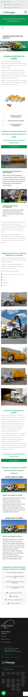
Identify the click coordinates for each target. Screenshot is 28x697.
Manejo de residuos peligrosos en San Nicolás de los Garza (9, 685)
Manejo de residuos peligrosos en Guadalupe (9, 680)
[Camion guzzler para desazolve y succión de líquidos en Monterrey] (14, 299)
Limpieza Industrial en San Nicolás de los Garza (23, 677)
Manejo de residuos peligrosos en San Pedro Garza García (19, 689)
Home (2, 27)
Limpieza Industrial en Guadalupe (9, 673)
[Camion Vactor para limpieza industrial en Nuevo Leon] (14, 327)
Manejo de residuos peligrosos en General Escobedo (4, 681)
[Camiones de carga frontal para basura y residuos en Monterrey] (14, 355)
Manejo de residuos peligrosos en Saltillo (19, 684)
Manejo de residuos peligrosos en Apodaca (14, 680)
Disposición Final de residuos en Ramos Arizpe (23, 680)
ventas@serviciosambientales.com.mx (12, 657)
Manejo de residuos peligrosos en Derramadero (14, 684)
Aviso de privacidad (6, 642)
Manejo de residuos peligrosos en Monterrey (14, 688)
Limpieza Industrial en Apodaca (14, 673)
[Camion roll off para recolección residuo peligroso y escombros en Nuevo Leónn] (14, 396)
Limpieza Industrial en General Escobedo (19, 673)
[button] (14, 116)
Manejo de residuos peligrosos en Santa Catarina (4, 674)
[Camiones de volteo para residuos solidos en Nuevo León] (14, 376)
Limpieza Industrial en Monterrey (19, 680)
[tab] (14, 116)
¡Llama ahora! (14, 146)
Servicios (4, 636)
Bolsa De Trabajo (6, 639)
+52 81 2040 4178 (16, 651)
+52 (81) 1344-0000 (8, 654)
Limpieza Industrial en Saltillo (23, 673)
